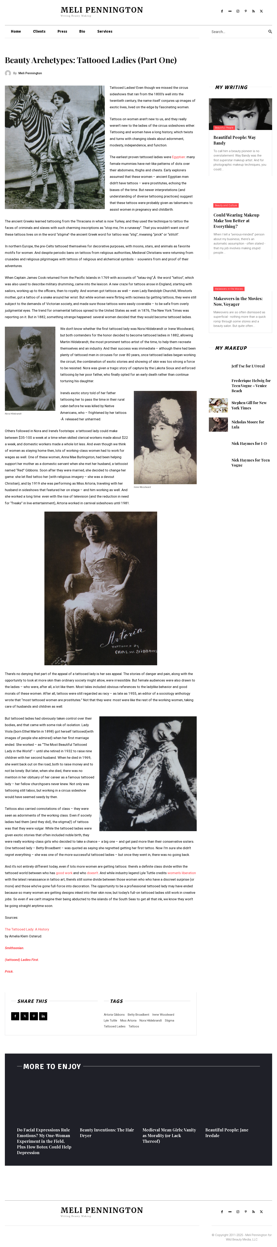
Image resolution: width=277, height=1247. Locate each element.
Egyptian (178, 157)
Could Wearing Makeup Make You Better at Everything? (236, 220)
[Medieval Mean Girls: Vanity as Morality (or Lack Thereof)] (170, 1100)
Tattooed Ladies (115, 1026)
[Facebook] (222, 11)
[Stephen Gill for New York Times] (218, 405)
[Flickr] (230, 11)
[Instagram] (238, 11)
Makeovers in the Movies (229, 289)
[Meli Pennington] (9, 73)
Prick (9, 971)
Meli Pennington (30, 73)
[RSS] (254, 11)
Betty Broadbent (138, 1014)
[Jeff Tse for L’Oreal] (218, 366)
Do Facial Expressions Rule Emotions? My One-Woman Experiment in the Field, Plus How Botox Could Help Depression (44, 1141)
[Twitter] (261, 11)
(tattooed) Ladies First (21, 960)
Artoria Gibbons (114, 1014)
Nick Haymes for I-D (249, 443)
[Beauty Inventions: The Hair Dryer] (107, 1100)
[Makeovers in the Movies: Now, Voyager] (240, 275)
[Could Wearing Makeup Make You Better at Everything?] (240, 192)
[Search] (270, 31)
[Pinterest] (246, 11)
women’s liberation (181, 873)
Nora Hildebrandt (151, 1020)
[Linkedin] (43, 1016)
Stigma (169, 1020)
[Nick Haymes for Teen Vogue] (218, 463)
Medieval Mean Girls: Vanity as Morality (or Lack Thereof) (169, 1135)
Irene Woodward (163, 1014)
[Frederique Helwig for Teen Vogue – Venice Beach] (218, 385)
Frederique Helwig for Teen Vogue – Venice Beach (251, 385)
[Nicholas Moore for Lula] (218, 424)
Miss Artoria (128, 1020)
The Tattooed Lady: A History (27, 929)
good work (64, 873)
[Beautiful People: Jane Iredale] (232, 1100)
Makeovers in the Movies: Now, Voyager (238, 301)
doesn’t (92, 873)
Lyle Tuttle (110, 1020)
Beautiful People (224, 127)
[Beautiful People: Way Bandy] (240, 114)
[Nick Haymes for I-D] (218, 444)
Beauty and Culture (226, 205)
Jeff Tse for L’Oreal (248, 366)
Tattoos (134, 1026)
